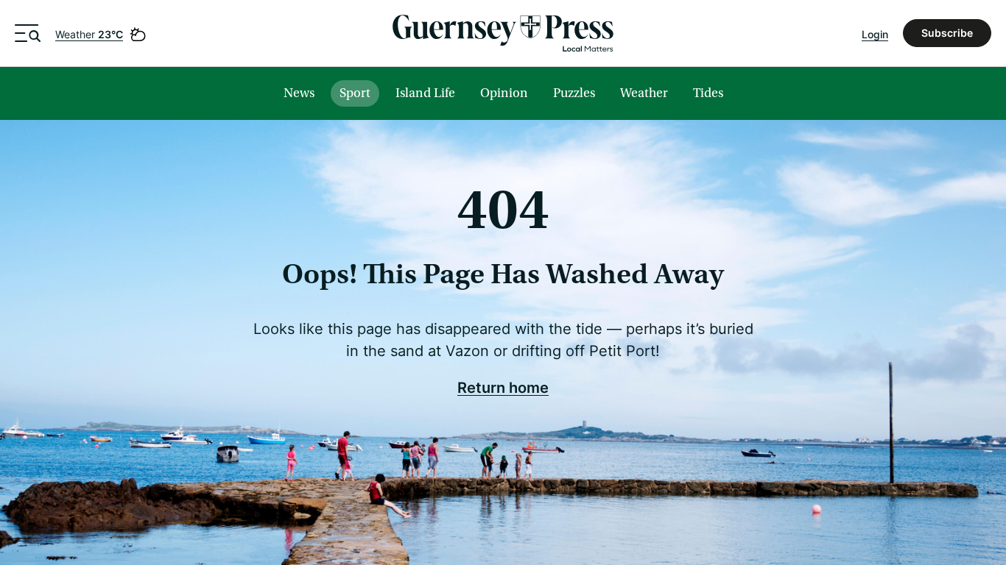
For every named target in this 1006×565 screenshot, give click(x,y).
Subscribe (947, 33)
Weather (89, 34)
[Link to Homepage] (503, 33)
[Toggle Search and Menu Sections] (28, 33)
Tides (708, 93)
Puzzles (574, 93)
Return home (503, 387)
